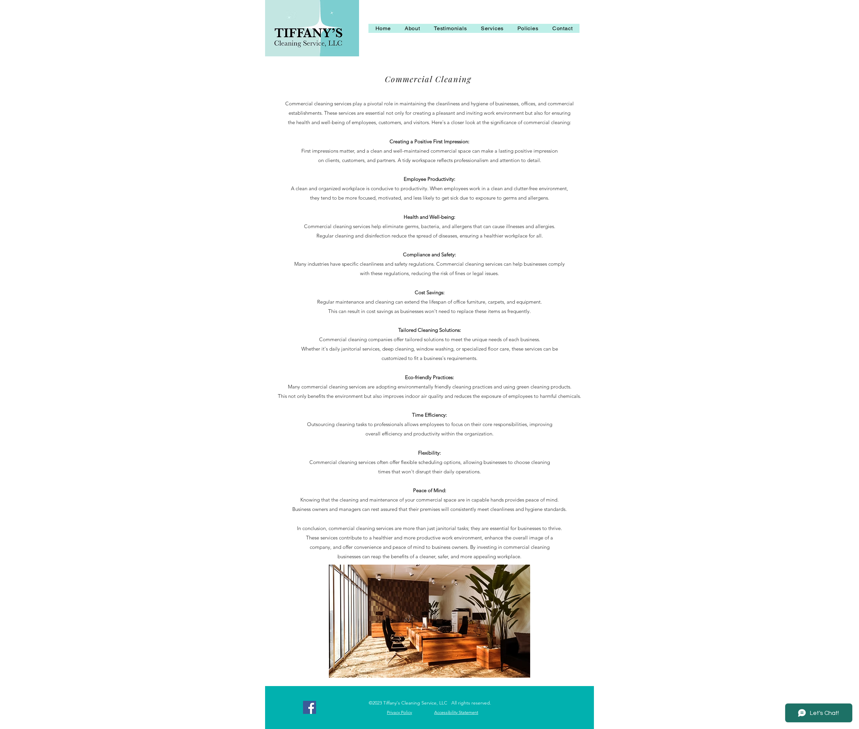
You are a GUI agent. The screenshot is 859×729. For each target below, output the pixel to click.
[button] (492, 28)
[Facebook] (309, 707)
